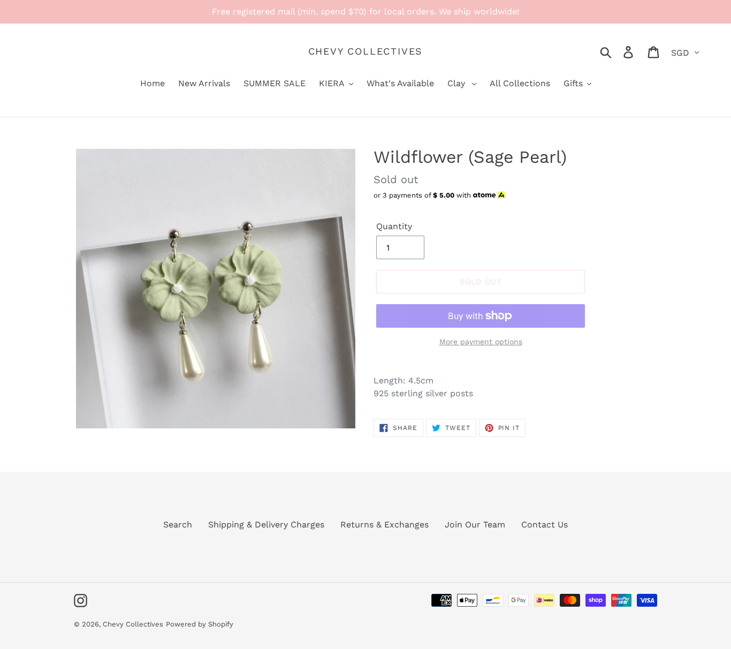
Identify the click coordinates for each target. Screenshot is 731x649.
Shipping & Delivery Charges (266, 524)
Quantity (394, 226)
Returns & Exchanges (384, 524)
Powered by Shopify (199, 624)
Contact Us (544, 524)
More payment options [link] (480, 341)
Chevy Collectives (365, 51)
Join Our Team (475, 524)
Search (177, 524)
